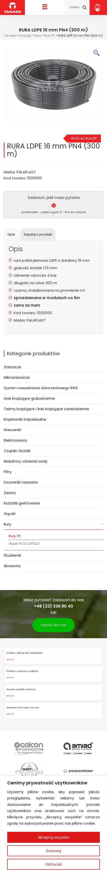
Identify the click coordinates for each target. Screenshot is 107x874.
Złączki (9, 513)
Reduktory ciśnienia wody (26, 461)
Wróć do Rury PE (84, 138)
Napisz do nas (53, 625)
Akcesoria (12, 565)
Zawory (10, 492)
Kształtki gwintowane (22, 503)
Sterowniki (12, 429)
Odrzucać (53, 864)
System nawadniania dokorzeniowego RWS (41, 387)
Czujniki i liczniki (17, 450)
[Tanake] (12, 7)
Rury (7, 524)
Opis (11, 234)
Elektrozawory (15, 440)
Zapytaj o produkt (37, 234)
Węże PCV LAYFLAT (24, 543)
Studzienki (12, 555)
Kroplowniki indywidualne (25, 419)
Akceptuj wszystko (53, 837)
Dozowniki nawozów (21, 482)
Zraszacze (12, 367)
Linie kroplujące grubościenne (29, 398)
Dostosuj (53, 850)
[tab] (11, 234)
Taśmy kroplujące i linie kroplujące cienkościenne (46, 408)
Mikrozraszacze (17, 377)
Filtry (8, 471)
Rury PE (15, 535)
